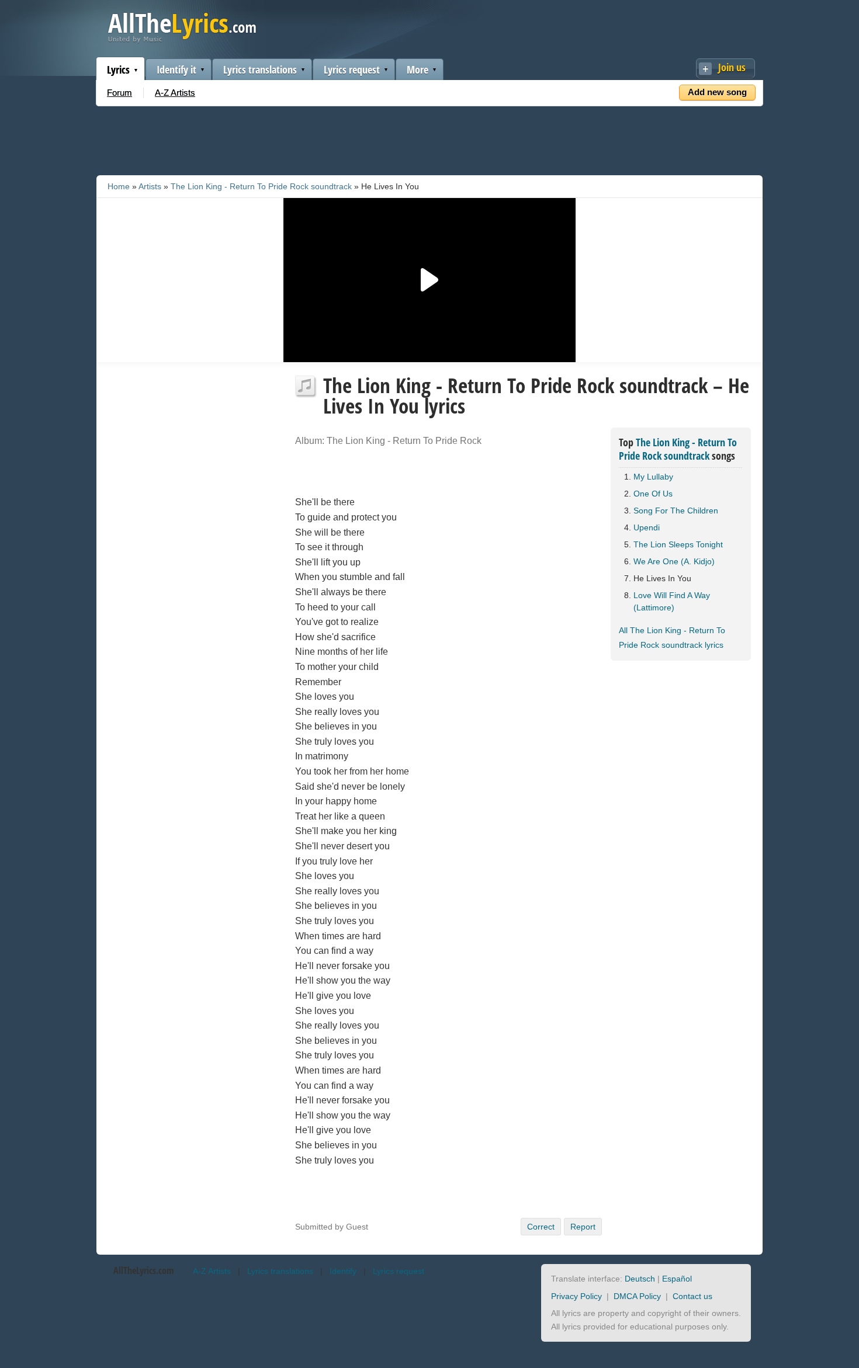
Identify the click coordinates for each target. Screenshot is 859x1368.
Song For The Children (675, 510)
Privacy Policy (576, 1296)
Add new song (717, 92)
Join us (732, 67)
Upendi (646, 527)
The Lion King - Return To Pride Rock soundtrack (261, 186)
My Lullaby (653, 476)
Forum (119, 93)
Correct (541, 1226)
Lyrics (118, 70)
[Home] (182, 40)
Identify (343, 1271)
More (417, 70)
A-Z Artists (175, 93)
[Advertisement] (429, 138)
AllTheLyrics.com (143, 1270)
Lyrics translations (260, 70)
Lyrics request (352, 70)
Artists (149, 186)
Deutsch (640, 1278)
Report (582, 1226)
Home (119, 186)
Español (677, 1278)
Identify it (176, 70)
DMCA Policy (637, 1296)
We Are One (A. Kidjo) (674, 561)
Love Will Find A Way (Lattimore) (671, 601)
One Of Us (653, 493)
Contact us (692, 1296)
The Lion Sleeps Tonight (678, 544)
